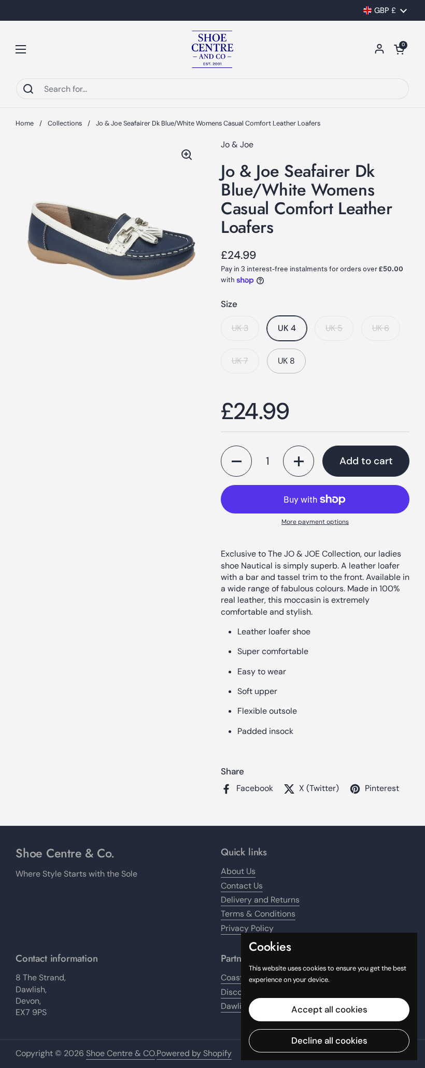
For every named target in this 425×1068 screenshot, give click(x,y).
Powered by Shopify (194, 1053)
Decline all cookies (329, 1040)
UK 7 (240, 360)
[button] (399, 49)
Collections (65, 123)
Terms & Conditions (258, 913)
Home (25, 123)
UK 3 (240, 328)
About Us (238, 871)
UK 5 (334, 328)
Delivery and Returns (260, 899)
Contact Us (242, 885)
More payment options (315, 522)
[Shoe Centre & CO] (212, 49)
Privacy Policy (247, 928)
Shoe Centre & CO (120, 1053)
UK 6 (380, 328)
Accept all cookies (329, 1009)
